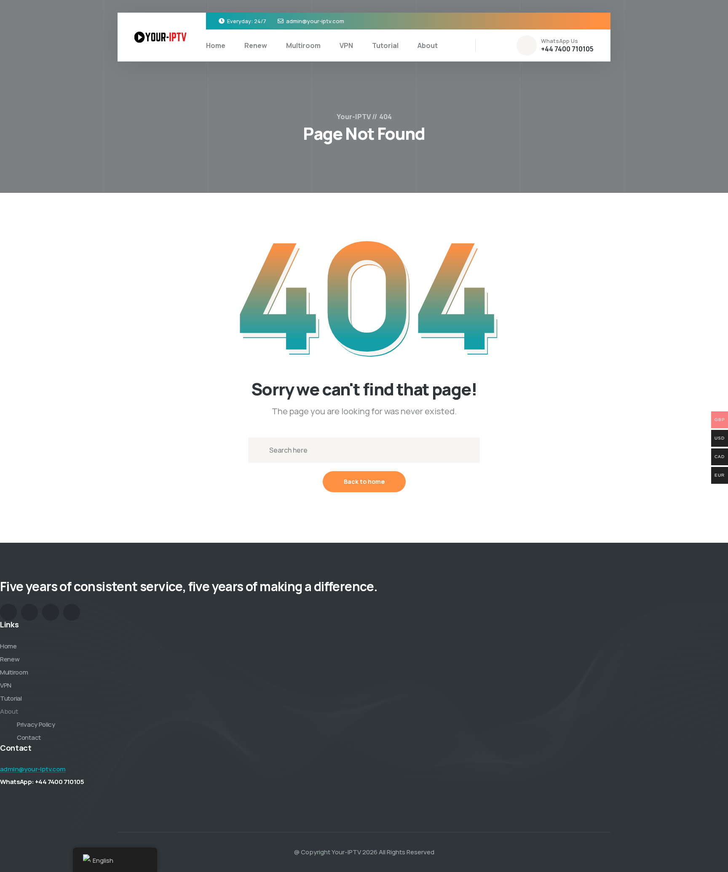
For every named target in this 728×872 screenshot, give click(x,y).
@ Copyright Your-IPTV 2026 (335, 852)
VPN (346, 45)
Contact (29, 737)
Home (215, 45)
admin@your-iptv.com (315, 21)
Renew (255, 45)
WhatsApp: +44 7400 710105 (42, 781)
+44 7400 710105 (567, 48)
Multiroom (303, 45)
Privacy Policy (36, 724)
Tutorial (385, 45)
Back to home (364, 481)
